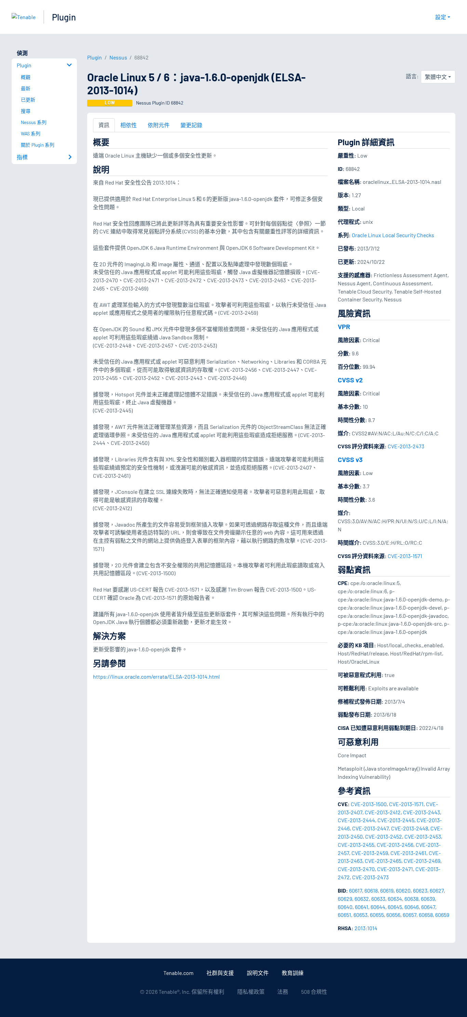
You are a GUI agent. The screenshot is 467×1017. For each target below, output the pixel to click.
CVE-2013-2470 (356, 869)
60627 (437, 890)
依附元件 (159, 125)
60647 (428, 907)
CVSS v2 (350, 380)
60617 (355, 890)
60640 (345, 907)
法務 (282, 991)
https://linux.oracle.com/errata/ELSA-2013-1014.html (156, 676)
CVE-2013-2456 (395, 844)
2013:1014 (366, 928)
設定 (440, 17)
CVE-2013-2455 (356, 844)
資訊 (103, 125)
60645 (395, 907)
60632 (362, 898)
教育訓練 (293, 972)
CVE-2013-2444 (356, 820)
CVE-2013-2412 (383, 812)
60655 (377, 914)
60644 (378, 907)
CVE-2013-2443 (421, 812)
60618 (371, 890)
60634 (395, 898)
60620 (403, 890)
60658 (426, 914)
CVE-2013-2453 (422, 836)
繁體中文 (436, 76)
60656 (393, 914)
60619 (386, 890)
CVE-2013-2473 (406, 446)
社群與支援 (220, 972)
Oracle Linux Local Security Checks (393, 235)
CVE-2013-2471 (395, 869)
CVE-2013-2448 (409, 828)
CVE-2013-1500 (369, 804)
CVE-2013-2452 (383, 836)
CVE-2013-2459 (369, 853)
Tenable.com (178, 972)
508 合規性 (314, 991)
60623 (420, 890)
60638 (411, 898)
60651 (344, 914)
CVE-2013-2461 (408, 853)
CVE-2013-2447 (370, 828)
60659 (442, 914)
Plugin (64, 17)
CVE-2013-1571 (405, 556)
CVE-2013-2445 (395, 820)
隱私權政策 (251, 991)
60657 (409, 914)
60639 (428, 898)
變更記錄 (191, 125)
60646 (411, 907)
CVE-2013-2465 (383, 860)
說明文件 (258, 972)
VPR (344, 326)
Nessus (118, 57)
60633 (378, 898)
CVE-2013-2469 (422, 860)
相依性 (128, 125)
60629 (345, 898)
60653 (360, 914)
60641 (361, 907)
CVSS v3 (350, 459)
